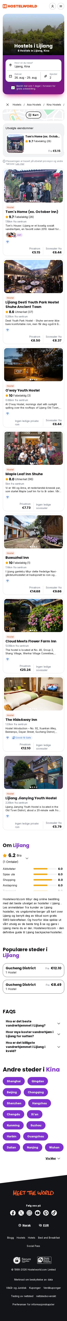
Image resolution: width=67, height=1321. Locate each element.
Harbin (11, 1136)
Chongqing (36, 1092)
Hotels (31, 1237)
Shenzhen (14, 1103)
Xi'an (34, 1114)
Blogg (10, 1237)
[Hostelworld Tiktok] (54, 1213)
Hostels (21, 1237)
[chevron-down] (27, 858)
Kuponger (35, 1287)
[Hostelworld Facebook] (13, 1213)
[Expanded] (7, 105)
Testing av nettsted (22, 1296)
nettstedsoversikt (46, 1296)
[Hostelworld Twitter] (21, 1213)
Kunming (13, 1125)
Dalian (11, 1147)
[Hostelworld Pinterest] (46, 1213)
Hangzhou (39, 1103)
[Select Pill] (52, 6)
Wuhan (54, 1147)
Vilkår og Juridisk (16, 1287)
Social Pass (33, 1245)
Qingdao (38, 1081)
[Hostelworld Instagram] (29, 1213)
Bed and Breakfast (49, 1237)
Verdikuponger (52, 1287)
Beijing (12, 1092)
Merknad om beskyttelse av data (33, 1279)
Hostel (10, 207)
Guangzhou (35, 1136)
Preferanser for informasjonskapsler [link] (33, 1304)
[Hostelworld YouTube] (37, 1213)
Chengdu (13, 1114)
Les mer (20, 164)
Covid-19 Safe (23, 737)
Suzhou (36, 1125)
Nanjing (32, 1147)
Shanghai (14, 1081)
